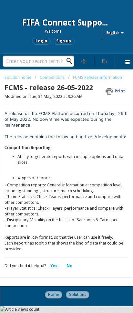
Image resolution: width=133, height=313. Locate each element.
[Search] (71, 61)
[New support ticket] (84, 61)
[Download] (54, 151)
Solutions (77, 294)
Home (53, 294)
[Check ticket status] (104, 61)
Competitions (52, 77)
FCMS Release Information (97, 77)
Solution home (18, 77)
